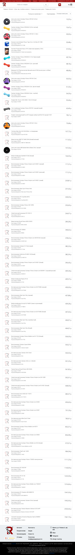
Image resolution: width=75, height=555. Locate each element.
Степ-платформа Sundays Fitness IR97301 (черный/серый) (26, 108)
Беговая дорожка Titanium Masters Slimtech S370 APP (25, 508)
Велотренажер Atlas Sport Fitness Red (21, 188)
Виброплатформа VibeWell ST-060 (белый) (22, 155)
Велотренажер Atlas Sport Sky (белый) (21, 328)
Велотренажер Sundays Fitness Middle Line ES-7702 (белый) (27, 336)
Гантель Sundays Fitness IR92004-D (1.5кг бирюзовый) (25, 57)
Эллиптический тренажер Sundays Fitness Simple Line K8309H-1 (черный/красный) (33, 270)
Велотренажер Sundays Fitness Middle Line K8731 (24, 426)
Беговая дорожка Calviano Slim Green (21, 352)
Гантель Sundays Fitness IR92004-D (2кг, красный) (24, 63)
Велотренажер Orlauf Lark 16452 (20, 451)
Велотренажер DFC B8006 (18, 229)
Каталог (4, 1)
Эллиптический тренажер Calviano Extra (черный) (24, 500)
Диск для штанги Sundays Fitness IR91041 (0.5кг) (24, 19)
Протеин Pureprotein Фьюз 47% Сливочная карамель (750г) (27, 48)
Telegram (35, 1)
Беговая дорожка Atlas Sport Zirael (20, 418)
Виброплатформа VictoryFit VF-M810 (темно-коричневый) (26, 303)
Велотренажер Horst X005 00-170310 (21, 393)
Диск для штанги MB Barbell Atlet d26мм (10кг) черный (26, 147)
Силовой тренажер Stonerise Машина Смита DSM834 (25, 517)
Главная (5, 9)
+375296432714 (61, 1)
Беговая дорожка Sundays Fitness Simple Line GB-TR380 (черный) (28, 287)
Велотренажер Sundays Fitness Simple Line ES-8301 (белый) (27, 262)
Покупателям (19, 1)
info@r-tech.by (57, 539)
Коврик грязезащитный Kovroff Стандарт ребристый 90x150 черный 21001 (31, 115)
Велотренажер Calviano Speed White (21, 344)
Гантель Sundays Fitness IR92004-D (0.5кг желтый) (24, 27)
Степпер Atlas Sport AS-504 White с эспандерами (24, 131)
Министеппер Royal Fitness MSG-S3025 (21, 221)
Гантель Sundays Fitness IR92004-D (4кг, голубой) (24, 93)
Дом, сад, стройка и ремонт (22, 9)
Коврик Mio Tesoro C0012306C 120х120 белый (23, 100)
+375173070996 (52, 1)
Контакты (9, 1)
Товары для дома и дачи (37, 9)
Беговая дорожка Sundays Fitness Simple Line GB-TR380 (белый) (28, 311)
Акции (13, 1)
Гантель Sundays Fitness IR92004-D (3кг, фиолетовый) (25, 86)
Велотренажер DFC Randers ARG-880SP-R (22, 492)
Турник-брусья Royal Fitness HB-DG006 (21, 369)
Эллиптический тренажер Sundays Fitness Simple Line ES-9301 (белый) (30, 385)
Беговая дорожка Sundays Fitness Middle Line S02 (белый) (27, 443)
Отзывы (19, 537)
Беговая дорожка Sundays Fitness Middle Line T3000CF (26, 484)
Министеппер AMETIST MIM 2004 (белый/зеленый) (25, 139)
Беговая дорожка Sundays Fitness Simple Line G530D (25, 402)
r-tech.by (14, 543)
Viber (29, 1)
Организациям (21, 534)
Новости (31, 534)
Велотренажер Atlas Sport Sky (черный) (22, 295)
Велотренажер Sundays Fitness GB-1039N (22, 205)
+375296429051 (43, 1)
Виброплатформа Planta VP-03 (19, 279)
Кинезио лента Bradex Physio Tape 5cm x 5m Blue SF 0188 (26, 42)
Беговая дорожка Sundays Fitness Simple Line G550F (25, 410)
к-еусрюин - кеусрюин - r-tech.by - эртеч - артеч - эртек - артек (37, 546)
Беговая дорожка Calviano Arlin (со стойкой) (23, 361)
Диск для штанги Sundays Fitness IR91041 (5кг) (24, 78)
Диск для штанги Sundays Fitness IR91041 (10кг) (24, 123)
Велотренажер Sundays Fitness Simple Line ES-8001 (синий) (27, 180)
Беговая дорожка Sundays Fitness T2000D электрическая (26, 459)
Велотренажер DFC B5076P (18, 467)
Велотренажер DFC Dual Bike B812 (20, 197)
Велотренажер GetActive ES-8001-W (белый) (23, 254)
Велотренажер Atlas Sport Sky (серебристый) (23, 320)
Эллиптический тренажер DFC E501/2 (21, 213)
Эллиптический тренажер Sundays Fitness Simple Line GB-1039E (28, 377)
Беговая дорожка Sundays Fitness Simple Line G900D (25, 435)
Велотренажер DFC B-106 (18, 476)
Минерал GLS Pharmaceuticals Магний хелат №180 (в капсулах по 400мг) (31, 70)
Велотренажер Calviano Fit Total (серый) (22, 246)
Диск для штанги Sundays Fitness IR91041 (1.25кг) (24, 34)
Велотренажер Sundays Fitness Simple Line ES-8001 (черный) (27, 164)
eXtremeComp (51, 553)
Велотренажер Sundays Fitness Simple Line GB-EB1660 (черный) (28, 238)
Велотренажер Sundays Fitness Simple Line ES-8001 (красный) (28, 172)
